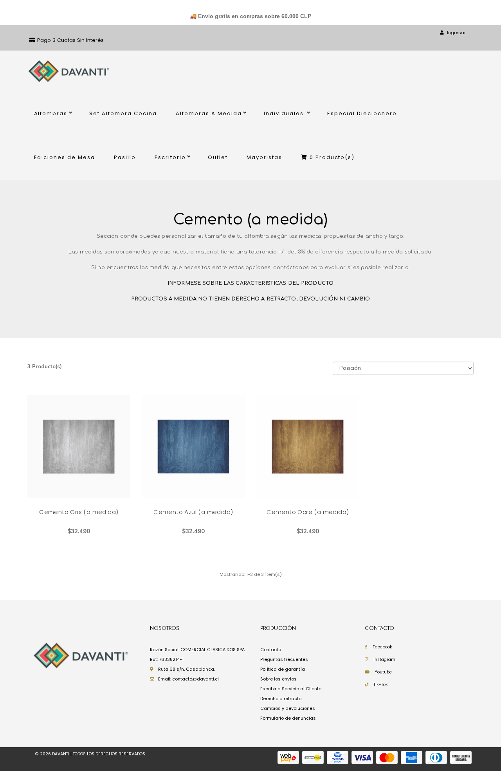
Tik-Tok (380, 685)
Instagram (384, 659)
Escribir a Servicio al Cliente (290, 689)
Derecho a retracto (280, 698)
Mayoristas (264, 157)
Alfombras (51, 113)
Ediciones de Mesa (65, 157)
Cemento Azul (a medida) (193, 512)
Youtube (383, 672)
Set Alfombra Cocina (123, 113)
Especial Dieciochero (362, 113)
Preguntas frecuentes (284, 659)
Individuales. (285, 113)
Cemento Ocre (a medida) (308, 512)
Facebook (382, 647)
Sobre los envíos (278, 679)
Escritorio (170, 157)
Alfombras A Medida (209, 113)
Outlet (218, 157)
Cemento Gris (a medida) (78, 512)
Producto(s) (332, 157)
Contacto (270, 649)
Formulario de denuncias (288, 718)
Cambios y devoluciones (287, 708)
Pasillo (125, 157)
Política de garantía (282, 669)
